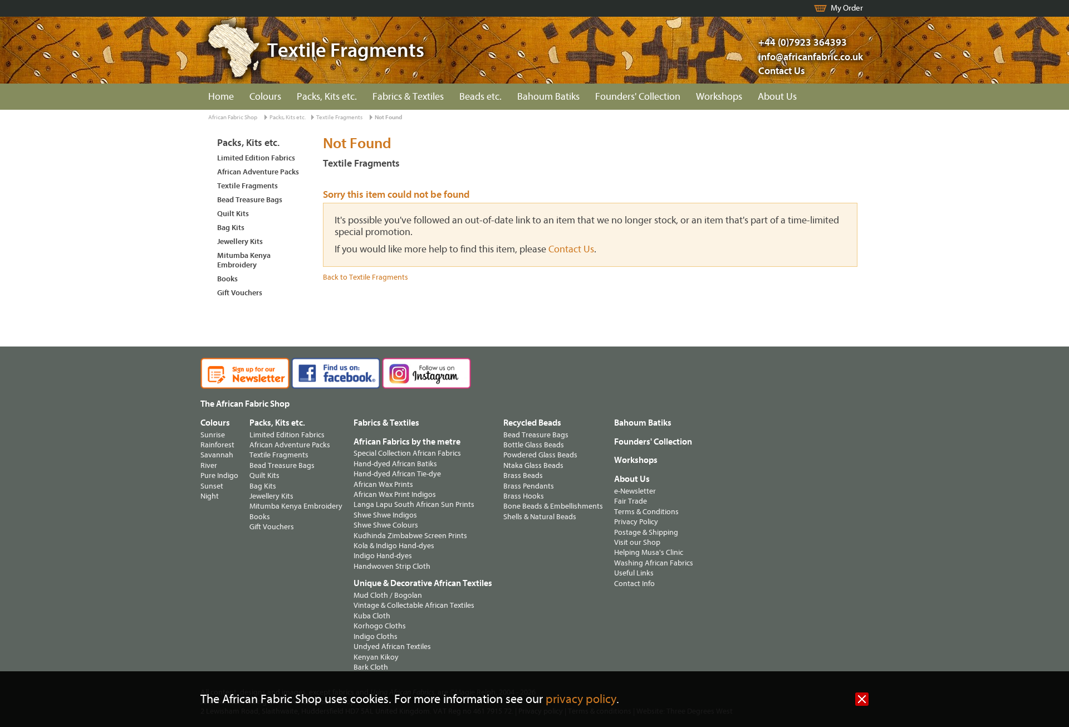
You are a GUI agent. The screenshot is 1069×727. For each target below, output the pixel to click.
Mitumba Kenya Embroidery (244, 260)
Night (209, 496)
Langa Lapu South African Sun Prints (414, 504)
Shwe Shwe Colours (386, 525)
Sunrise (212, 435)
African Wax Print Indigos (395, 494)
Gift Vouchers (239, 292)
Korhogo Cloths (380, 626)
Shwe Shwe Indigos (385, 515)
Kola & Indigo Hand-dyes (394, 545)
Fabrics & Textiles (408, 97)
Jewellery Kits (240, 241)
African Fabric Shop (232, 117)
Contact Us (781, 71)
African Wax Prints (383, 484)
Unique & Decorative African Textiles (423, 583)
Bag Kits (230, 227)
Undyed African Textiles (392, 646)
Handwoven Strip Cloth (392, 566)
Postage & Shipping (646, 532)
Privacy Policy (636, 521)
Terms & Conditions (646, 511)
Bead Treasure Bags (249, 199)
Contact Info (634, 583)
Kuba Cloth (372, 616)
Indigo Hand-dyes (383, 555)
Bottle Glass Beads (533, 445)
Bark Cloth (371, 667)
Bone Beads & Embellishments (553, 506)
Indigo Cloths (376, 636)
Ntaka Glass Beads (533, 465)
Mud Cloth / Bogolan (388, 595)
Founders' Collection (637, 97)
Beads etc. (480, 97)
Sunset (211, 486)
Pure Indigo (219, 475)
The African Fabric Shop (245, 404)
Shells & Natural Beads (539, 516)
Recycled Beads (532, 423)
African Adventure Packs (258, 172)
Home (221, 97)
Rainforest (217, 445)
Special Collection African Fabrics (407, 453)
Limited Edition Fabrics (256, 158)
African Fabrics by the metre (407, 442)
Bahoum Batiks (548, 97)
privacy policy (581, 699)
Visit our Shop (637, 542)
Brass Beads (523, 475)
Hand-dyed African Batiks (395, 464)
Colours (265, 97)
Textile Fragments (339, 117)
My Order (847, 8)
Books (227, 279)
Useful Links (634, 573)
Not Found (388, 117)
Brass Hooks (523, 496)
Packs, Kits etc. (327, 97)
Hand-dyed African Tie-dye (397, 474)
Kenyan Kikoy (376, 657)
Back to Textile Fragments (365, 277)
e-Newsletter (635, 491)
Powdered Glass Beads (540, 455)
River (208, 465)
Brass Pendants (528, 486)
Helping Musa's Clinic (648, 552)
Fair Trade (630, 501)
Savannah (216, 455)
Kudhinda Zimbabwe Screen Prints (410, 535)
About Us (777, 97)
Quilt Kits (233, 213)
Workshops (719, 97)
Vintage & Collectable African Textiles (414, 605)
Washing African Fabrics (653, 563)
